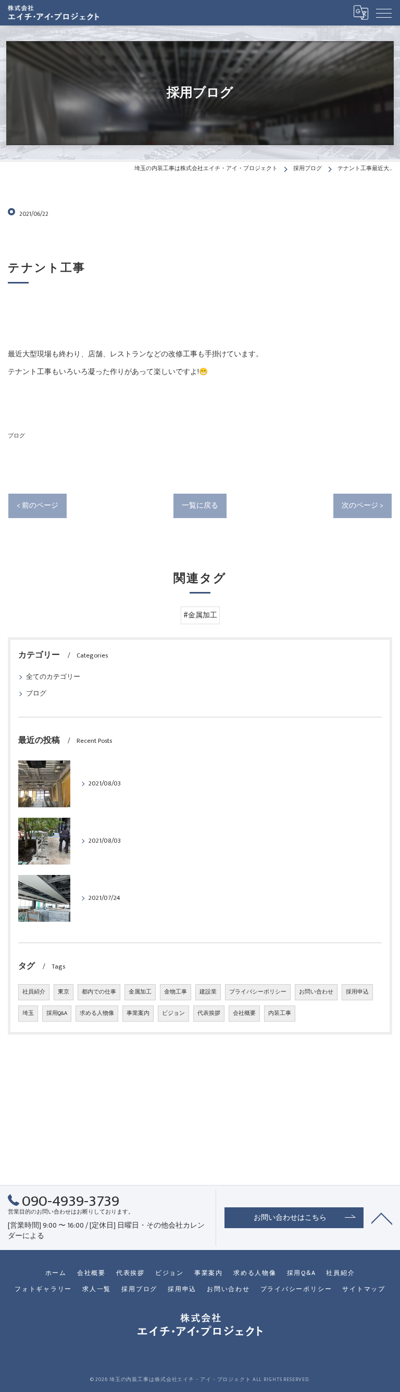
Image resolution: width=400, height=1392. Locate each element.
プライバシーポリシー (257, 992)
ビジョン (173, 1013)
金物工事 (175, 992)
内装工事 (279, 1013)
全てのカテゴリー (53, 677)
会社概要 (244, 1013)
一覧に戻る (200, 505)
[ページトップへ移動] (381, 1217)
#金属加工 (200, 615)
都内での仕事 (99, 992)
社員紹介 (33, 992)
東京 (63, 992)
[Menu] (383, 12)
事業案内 (138, 1013)
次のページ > (362, 505)
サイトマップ (363, 1289)
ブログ (16, 436)
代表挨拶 (208, 1013)
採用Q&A (56, 1013)
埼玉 (28, 1013)
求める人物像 (97, 1013)
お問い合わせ (316, 992)
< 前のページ (37, 505)
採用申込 (357, 992)
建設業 (208, 992)
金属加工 (140, 992)
